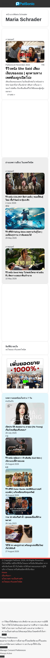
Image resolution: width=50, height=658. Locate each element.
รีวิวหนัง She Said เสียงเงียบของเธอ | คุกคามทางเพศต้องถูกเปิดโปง (24, 73)
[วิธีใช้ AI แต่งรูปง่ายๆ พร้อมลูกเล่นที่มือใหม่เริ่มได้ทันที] (18, 542)
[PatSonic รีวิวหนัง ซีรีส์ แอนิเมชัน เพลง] (25, 4)
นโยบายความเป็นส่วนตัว (12, 579)
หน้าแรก (9, 14)
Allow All (4, 647)
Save (2, 656)
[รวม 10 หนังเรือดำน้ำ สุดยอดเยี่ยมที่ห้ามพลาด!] (18, 514)
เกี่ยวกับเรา (6, 576)
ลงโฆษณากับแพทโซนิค (16, 350)
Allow (4, 635)
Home (4, 572)
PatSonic (9, 65)
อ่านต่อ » (11, 95)
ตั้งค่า (43, 631)
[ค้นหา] (47, 4)
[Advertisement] (25, 128)
